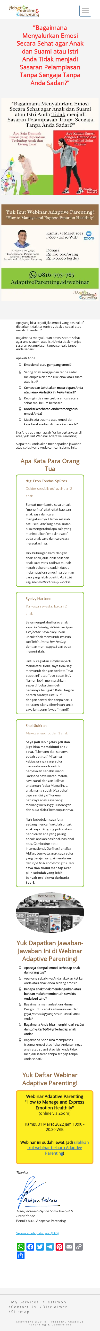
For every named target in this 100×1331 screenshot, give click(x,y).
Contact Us (23, 1306)
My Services (25, 1302)
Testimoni (56, 1302)
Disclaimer (54, 1306)
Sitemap (20, 1311)
